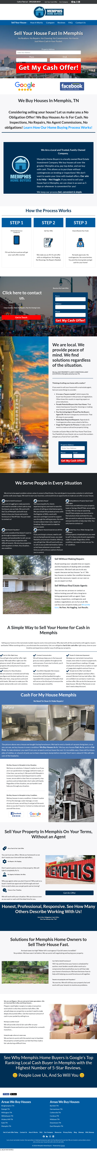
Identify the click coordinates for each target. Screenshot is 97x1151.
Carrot (63, 1145)
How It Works (36, 22)
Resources (58, 1132)
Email (65, 57)
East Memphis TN (56, 1126)
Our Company (63, 2)
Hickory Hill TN (7, 1119)
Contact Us (81, 22)
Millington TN (6, 1112)
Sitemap (81, 1132)
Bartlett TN (54, 1106)
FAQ (70, 22)
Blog (75, 1132)
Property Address (48, 49)
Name (57, 296)
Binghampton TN (7, 1106)
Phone (31, 57)
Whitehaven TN (7, 1116)
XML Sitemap (89, 1132)
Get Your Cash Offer (51, 2)
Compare (50, 22)
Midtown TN (54, 1119)
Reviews (61, 22)
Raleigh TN (5, 1109)
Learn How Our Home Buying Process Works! (58, 127)
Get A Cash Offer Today (10, 1132)
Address (58, 304)
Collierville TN (55, 1112)
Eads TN (4, 1123)
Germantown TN (56, 1109)
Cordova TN (54, 1116)
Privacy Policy (67, 1132)
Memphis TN (6, 1126)
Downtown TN (55, 1123)
